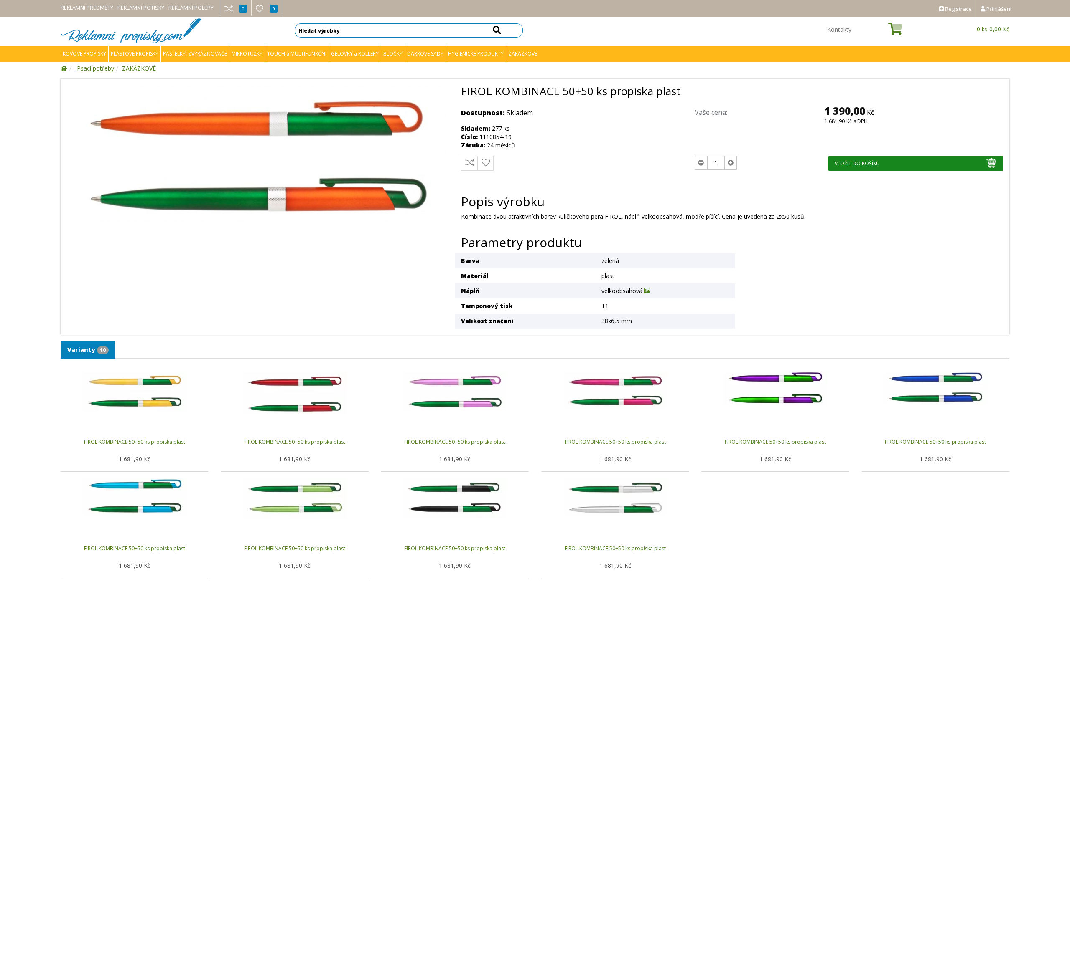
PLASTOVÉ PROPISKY (134, 53)
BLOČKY (393, 53)
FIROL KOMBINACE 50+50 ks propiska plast (134, 441)
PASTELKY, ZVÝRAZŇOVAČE (195, 53)
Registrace (958, 9)
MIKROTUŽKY (247, 53)
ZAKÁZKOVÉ (522, 53)
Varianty (86, 350)
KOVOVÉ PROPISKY (84, 53)
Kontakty (839, 29)
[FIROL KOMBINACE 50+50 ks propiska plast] (257, 153)
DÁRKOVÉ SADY (425, 53)
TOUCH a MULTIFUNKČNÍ (296, 53)
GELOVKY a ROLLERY (355, 53)
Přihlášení (998, 9)
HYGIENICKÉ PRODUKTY (476, 53)
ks (993, 29)
